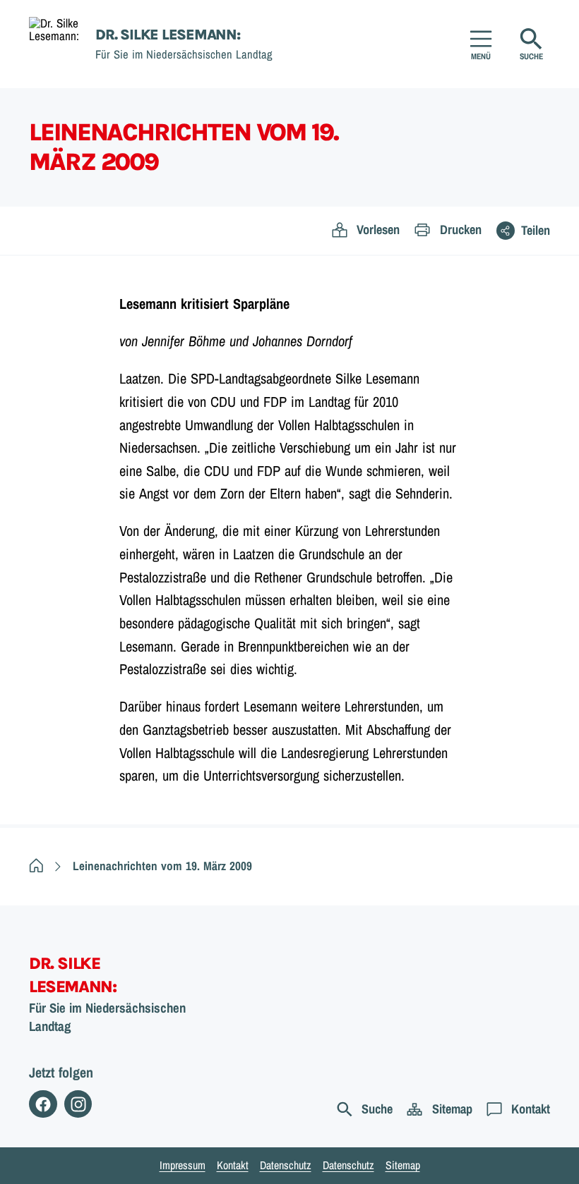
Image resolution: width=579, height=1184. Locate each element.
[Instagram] (78, 1104)
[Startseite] (36, 866)
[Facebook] (43, 1104)
